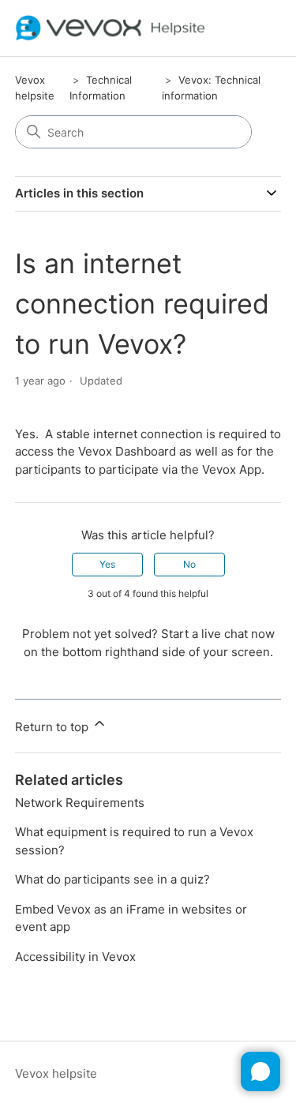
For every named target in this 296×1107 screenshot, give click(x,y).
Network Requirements (79, 802)
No (189, 564)
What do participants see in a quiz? (112, 879)
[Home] (110, 28)
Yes (107, 564)
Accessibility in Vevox (75, 956)
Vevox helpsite (56, 1073)
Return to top (53, 726)
